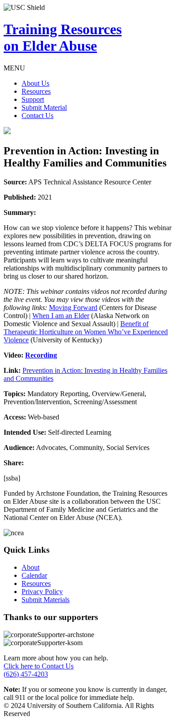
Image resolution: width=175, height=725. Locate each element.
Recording (41, 355)
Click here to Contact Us (39, 666)
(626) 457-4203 (26, 674)
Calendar (34, 575)
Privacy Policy (42, 591)
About (30, 567)
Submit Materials (46, 599)
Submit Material (44, 107)
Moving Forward (73, 307)
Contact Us (37, 115)
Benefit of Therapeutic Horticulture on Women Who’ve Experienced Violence (86, 332)
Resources (36, 91)
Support (33, 99)
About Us (35, 83)
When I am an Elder (60, 315)
